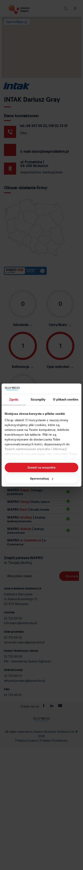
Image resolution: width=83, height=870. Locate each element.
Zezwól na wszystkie (41, 467)
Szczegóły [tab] (38, 399)
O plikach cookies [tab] (65, 399)
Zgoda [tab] (13, 399)
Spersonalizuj (39, 478)
